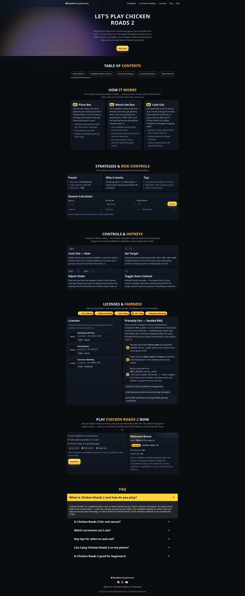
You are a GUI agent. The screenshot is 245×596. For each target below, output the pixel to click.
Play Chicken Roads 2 (170, 74)
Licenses (162, 3)
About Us (107, 587)
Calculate (172, 204)
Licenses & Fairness (147, 74)
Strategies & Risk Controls (100, 74)
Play (171, 3)
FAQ (178, 3)
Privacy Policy (136, 587)
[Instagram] (122, 582)
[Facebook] (118, 582)
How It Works (78, 74)
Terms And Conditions (121, 587)
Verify (80, 340)
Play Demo (122, 48)
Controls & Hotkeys (147, 3)
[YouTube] (126, 582)
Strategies (131, 3)
